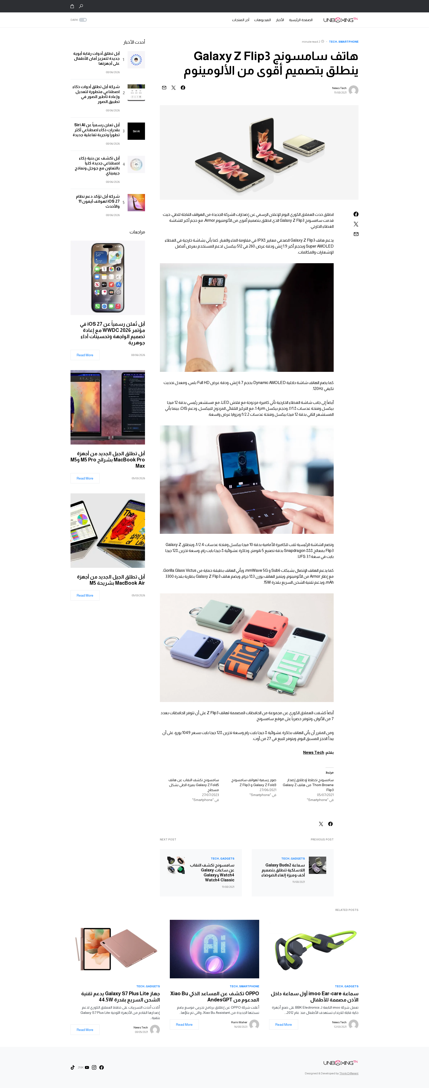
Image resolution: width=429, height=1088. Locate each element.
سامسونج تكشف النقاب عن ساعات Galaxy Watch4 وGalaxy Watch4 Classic (212, 872)
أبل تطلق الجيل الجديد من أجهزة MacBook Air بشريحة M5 (111, 580)
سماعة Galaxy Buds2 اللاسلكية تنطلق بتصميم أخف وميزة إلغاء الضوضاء (283, 870)
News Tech (339, 88)
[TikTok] (73, 1067)
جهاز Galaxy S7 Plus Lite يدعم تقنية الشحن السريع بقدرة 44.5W (120, 996)
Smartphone (348, 41)
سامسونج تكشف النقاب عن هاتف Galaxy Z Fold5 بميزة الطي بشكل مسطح (194, 785)
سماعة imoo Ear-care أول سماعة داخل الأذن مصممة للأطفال (314, 996)
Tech (333, 41)
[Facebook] (101, 1067)
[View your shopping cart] (72, 6)
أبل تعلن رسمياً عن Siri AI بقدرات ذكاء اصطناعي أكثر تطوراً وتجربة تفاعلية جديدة (96, 130)
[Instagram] (94, 1067)
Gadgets (298, 858)
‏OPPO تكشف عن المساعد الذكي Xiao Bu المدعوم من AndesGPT (214, 996)
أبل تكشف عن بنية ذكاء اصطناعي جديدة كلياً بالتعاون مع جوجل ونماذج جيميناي (97, 165)
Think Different (348, 1073)
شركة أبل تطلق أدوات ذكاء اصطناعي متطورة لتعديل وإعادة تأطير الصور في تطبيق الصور (96, 94)
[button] (81, 6)
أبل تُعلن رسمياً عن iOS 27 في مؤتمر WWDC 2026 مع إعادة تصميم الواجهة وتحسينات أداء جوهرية (112, 333)
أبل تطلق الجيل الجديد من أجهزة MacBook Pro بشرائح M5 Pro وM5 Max (108, 460)
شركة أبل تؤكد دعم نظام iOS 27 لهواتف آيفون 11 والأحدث (98, 201)
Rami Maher (239, 1022)
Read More (85, 355)
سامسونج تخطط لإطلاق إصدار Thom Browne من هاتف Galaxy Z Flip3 (308, 785)
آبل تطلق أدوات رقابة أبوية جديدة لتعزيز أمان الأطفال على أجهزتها (96, 58)
